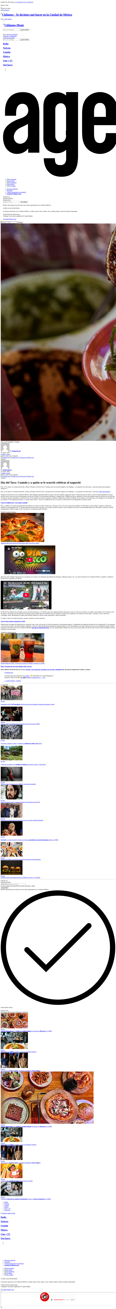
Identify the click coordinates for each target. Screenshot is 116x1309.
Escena (3, 701)
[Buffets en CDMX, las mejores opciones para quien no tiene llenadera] (11, 856)
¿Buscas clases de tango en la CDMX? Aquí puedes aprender (18, 784)
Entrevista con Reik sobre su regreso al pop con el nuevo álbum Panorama (22, 820)
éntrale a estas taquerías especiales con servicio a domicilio (43, 669)
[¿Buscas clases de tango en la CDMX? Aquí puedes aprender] (11, 781)
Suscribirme (24, 202)
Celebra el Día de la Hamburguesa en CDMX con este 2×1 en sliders (20, 877)
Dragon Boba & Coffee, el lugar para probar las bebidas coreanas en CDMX (23, 663)
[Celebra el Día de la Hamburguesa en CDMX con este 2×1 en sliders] (11, 874)
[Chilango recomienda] (14, 1028)
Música (6, 56)
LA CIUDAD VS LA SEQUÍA (24, 2)
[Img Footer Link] (6, 1257)
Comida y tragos (5, 454)
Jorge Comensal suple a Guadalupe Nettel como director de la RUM (20, 802)
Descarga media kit (12, 189)
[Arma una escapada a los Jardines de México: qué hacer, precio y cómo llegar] (11, 760)
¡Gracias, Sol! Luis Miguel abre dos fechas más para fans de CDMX (20, 724)
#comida (34, 677)
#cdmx (27, 676)
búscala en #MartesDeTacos (40, 627)
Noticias (7, 48)
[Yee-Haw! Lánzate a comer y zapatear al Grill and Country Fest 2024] (11, 739)
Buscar (20, 222)
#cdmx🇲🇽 (22, 677)
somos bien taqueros (104, 491)
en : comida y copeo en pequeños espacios (18, 1052)
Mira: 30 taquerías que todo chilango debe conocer (16, 666)
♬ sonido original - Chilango (12, 681)
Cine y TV (8, 60)
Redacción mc (16, 451)
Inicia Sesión (8, 19)
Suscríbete (10, 190)
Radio (6, 43)
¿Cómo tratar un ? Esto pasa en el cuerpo (17, 1181)
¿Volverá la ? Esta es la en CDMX (26, 1199)
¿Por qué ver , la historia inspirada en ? (21, 1070)
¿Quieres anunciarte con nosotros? (16, 192)
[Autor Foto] (5, 451)
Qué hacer (8, 65)
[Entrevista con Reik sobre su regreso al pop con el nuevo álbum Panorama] (11, 817)
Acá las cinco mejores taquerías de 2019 (13, 621)
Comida (6, 52)
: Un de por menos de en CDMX (26, 1031)
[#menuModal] (1, 7)
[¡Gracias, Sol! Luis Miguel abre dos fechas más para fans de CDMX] (11, 720)
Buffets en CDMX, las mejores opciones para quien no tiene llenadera (21, 859)
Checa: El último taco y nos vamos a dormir (14, 502)
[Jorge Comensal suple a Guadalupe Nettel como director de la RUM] (11, 799)
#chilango (28, 677)
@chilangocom (8, 672)
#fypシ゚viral (41, 677)
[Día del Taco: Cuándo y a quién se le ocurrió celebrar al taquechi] (11, 1141)
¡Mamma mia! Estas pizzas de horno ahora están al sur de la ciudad (20, 543)
